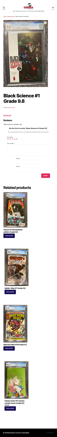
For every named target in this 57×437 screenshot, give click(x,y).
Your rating (10, 137)
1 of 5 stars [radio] (8, 139)
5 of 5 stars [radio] (17, 139)
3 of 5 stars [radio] (12, 139)
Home (4, 16)
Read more (9, 235)
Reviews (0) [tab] (7, 115)
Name (18, 158)
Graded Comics (11, 16)
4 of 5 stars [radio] (14, 139)
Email (18, 166)
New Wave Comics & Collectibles (18, 433)
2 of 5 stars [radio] (10, 139)
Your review (11, 143)
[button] (45, 22)
